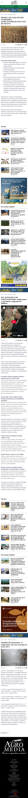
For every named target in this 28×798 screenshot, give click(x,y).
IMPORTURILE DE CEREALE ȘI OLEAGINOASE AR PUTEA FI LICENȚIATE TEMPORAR (18, 572)
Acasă (2, 14)
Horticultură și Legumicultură (14, 776)
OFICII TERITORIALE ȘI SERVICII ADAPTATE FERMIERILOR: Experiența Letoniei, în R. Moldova (18, 590)
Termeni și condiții (14, 761)
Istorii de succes (14, 767)
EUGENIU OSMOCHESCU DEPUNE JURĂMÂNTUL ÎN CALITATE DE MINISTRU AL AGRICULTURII (18, 253)
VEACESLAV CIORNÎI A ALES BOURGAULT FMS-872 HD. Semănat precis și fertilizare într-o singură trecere (18, 141)
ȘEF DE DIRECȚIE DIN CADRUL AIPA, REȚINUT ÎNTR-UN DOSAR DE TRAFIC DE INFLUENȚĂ (18, 547)
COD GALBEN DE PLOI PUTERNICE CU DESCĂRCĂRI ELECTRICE (18, 600)
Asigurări (14, 785)
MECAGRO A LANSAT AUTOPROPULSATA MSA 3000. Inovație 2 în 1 (18, 132)
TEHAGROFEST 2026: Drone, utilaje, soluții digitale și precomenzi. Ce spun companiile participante (18, 170)
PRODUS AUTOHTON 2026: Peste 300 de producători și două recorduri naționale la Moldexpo (17, 151)
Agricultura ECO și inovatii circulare (14, 779)
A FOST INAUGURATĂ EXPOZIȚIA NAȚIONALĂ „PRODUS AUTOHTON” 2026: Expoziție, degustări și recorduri (18, 242)
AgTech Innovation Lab (22, 6)
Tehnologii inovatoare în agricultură (14, 778)
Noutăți (5, 14)
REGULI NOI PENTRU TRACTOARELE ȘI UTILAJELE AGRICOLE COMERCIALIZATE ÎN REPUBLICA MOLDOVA (18, 561)
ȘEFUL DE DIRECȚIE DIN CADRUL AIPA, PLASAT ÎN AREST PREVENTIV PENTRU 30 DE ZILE (18, 517)
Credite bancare (14, 784)
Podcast (14, 769)
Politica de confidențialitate (14, 762)
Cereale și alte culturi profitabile (14, 774)
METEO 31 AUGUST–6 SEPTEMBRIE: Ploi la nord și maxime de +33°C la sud (18, 223)
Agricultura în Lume (14, 766)
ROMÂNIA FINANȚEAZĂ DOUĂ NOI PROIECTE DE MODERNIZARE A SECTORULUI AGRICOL (18, 538)
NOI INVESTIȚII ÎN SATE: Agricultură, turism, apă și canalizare (17, 581)
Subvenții (14, 782)
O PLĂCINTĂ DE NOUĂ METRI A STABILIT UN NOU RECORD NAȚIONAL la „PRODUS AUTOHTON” (18, 213)
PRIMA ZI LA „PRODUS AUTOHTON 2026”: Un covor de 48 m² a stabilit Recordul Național (18, 232)
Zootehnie (14, 773)
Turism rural (14, 771)
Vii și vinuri (14, 772)
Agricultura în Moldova (12, 14)
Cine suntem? (14, 759)
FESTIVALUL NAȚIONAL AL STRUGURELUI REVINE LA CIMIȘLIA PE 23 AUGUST (18, 161)
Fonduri (14, 783)
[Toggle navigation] (2, 2)
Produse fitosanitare (14, 777)
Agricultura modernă (14, 770)
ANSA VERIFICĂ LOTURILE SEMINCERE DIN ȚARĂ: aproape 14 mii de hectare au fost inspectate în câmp (18, 528)
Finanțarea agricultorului (14, 780)
